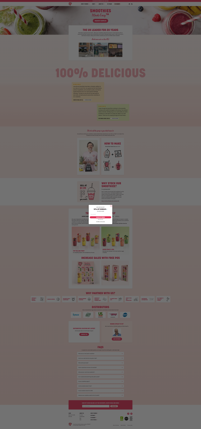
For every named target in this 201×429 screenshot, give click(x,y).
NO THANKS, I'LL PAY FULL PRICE (100, 221)
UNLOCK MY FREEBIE (100, 217)
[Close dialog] (111, 206)
